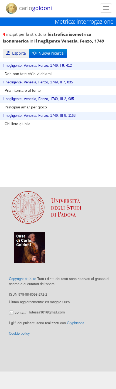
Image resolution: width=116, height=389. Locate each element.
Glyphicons (75, 322)
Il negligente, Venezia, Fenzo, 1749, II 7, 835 (38, 82)
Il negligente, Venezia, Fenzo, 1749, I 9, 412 (37, 66)
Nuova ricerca (50, 53)
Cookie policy (19, 333)
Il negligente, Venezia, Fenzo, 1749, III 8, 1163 (39, 116)
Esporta (18, 53)
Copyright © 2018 (22, 278)
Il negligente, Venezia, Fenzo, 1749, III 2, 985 (38, 99)
